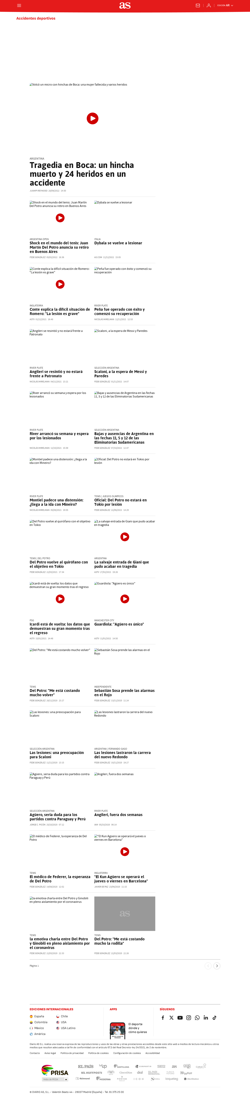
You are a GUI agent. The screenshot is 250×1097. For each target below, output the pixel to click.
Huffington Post (91, 1072)
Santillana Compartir (143, 1066)
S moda (155, 1079)
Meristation (191, 1079)
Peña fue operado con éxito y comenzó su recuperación (119, 311)
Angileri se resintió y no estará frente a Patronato (56, 373)
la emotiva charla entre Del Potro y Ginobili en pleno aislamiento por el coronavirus (60, 943)
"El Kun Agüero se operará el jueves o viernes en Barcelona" (121, 878)
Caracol (201, 1066)
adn (187, 1066)
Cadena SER (161, 1066)
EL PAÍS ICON (138, 1079)
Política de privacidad (72, 1053)
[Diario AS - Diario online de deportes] (125, 5)
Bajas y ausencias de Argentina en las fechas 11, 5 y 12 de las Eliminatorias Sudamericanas (124, 438)
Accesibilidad (153, 1053)
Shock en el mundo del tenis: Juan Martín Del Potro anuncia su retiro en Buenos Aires (59, 247)
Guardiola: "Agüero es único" (119, 624)
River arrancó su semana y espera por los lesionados (59, 435)
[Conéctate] (208, 5)
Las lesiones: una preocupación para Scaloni (57, 754)
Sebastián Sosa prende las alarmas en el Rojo (124, 692)
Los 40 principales (103, 1066)
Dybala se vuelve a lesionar (118, 243)
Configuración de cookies (127, 1053)
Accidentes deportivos (35, 18)
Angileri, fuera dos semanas (118, 814)
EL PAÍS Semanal (154, 1072)
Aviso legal (50, 1053)
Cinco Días (126, 1072)
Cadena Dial (140, 1072)
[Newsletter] (198, 5)
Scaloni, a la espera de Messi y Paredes (120, 373)
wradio (111, 1072)
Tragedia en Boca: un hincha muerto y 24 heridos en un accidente (82, 174)
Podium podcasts (122, 1079)
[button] (55, 1080)
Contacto (35, 1053)
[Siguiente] (216, 965)
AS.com (174, 1066)
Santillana (121, 1066)
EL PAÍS (85, 1066)
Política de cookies (98, 1053)
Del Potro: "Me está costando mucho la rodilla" (119, 941)
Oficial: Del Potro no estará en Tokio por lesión (120, 502)
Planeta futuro (170, 1072)
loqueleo (172, 1079)
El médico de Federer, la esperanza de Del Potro (60, 878)
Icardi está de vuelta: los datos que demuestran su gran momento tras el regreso (60, 628)
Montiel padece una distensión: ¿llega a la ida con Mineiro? (56, 502)
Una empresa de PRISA (55, 1070)
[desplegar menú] (19, 5)
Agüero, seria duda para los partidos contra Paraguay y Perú (58, 816)
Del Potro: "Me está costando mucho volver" (55, 692)
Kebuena (186, 1072)
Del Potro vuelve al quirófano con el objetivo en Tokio (59, 564)
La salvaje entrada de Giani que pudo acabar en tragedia (121, 564)
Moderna (104, 1079)
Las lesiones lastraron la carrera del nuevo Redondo (122, 754)
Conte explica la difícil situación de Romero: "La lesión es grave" (60, 311)
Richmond (83, 1078)
